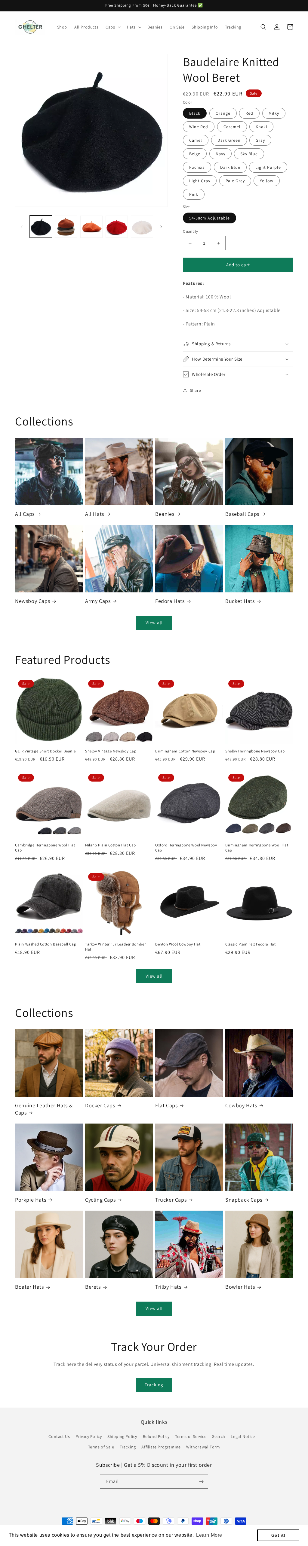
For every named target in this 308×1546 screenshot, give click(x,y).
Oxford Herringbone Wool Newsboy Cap (186, 848)
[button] (112, 27)
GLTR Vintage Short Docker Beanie (45, 751)
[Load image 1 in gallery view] (41, 227)
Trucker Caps (170, 1199)
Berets (93, 1286)
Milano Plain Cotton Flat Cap (110, 845)
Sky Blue (249, 153)
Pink (193, 194)
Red (249, 113)
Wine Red (198, 126)
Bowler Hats (240, 1286)
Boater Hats (29, 1286)
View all (154, 622)
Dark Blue (230, 167)
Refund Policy (156, 1436)
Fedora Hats (170, 601)
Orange (223, 113)
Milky (274, 113)
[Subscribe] (201, 1482)
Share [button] (195, 390)
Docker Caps (100, 1105)
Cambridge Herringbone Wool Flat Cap (45, 848)
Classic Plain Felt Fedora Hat (250, 944)
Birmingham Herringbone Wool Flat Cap (256, 848)
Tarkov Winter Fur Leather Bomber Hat (115, 947)
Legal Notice (243, 1436)
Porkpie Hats (30, 1199)
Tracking (154, 1384)
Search (218, 1436)
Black (194, 113)
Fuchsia (197, 167)
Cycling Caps (100, 1199)
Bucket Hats (240, 601)
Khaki (261, 126)
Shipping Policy (122, 1436)
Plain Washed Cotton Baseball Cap (45, 944)
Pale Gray (235, 180)
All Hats (94, 513)
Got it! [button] (278, 1535)
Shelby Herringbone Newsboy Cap (255, 751)
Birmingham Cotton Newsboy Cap (185, 751)
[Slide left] (21, 226)
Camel (195, 140)
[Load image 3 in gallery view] (91, 227)
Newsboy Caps (32, 601)
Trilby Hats (168, 1286)
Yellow (266, 180)
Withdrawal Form (203, 1447)
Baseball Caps (242, 513)
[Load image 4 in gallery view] (117, 227)
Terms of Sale (101, 1447)
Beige (194, 153)
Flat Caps (166, 1105)
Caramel (232, 126)
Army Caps (97, 601)
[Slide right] (161, 226)
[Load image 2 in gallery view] (66, 227)
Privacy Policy (88, 1436)
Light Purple (268, 167)
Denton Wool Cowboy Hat (177, 944)
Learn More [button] (209, 1535)
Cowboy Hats (241, 1105)
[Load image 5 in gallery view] (142, 227)
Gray (260, 140)
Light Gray (199, 180)
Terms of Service (191, 1436)
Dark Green (229, 140)
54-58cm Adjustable (209, 218)
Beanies (164, 513)
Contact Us (59, 1436)
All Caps (25, 513)
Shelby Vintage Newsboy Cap (111, 751)
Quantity (190, 231)
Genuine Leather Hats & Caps (43, 1109)
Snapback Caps (243, 1199)
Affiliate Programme (160, 1447)
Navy (220, 153)
